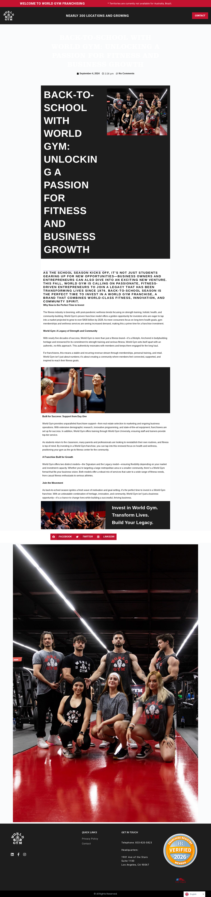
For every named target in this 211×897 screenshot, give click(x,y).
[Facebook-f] (18, 854)
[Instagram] (24, 854)
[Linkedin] (12, 854)
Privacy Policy (90, 838)
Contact (200, 15)
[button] (62, 537)
